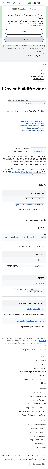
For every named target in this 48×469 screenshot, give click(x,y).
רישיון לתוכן (42, 341)
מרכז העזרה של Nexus (38, 432)
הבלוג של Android (39, 400)
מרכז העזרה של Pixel (38, 428)
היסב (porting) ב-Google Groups (34, 415)
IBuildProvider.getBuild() (33, 175)
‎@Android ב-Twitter (38, 393)
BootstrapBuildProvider (35, 123)
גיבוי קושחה (42, 376)
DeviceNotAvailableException (30, 321)
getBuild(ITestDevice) (22, 172)
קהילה (29, 455)
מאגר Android (41, 361)
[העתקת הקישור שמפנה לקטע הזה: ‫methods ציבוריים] (21, 220)
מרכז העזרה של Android (37, 425)
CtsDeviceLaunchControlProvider (31, 126)
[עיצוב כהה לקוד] (44, 234)
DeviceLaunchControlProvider (33, 130)
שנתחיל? (24, 39)
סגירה (24, 32)
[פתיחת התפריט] (43, 3)
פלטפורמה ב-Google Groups (35, 408)
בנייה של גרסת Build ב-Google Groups (32, 411)
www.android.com (39, 436)
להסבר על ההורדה (39, 368)
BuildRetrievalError (34, 309)
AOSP (44, 65)
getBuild (20, 205)
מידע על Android (40, 455)
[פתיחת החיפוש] (18, 2)
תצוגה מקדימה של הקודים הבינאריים (33, 372)
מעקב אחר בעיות (40, 447)
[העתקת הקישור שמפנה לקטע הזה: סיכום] (36, 184)
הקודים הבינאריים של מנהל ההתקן (34, 379)
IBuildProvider (39, 103)
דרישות (43, 364)
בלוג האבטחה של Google (37, 404)
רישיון (11, 455)
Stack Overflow (40, 443)
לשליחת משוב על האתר (36, 459)
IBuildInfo (39, 199)
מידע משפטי (20, 455)
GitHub (43, 383)
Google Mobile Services (37, 440)
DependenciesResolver (35, 128)
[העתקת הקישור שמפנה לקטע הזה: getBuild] (35, 227)
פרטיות (4, 455)
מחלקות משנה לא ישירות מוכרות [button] (31, 125)
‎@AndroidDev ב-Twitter (37, 396)
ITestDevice (37, 151)
